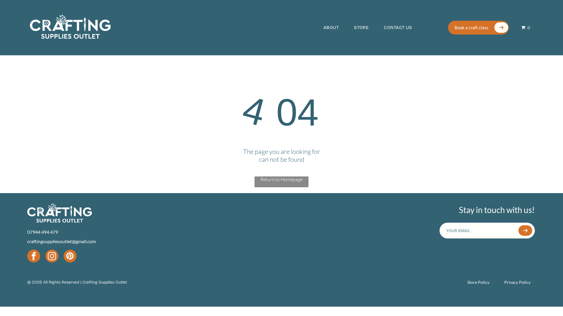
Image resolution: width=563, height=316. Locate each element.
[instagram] (51, 257)
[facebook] (33, 257)
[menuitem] (326, 27)
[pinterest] (70, 257)
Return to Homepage (281, 179)
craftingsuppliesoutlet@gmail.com (61, 241)
